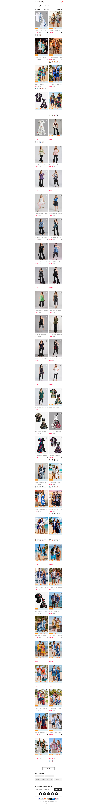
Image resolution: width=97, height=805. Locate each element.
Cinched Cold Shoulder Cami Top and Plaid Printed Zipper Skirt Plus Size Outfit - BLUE (55, 213)
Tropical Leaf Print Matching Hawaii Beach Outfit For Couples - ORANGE (41, 659)
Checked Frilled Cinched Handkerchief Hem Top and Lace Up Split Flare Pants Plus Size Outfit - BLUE (55, 237)
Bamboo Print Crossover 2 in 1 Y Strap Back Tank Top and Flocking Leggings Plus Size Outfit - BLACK (41, 382)
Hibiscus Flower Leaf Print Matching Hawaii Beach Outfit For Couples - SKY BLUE (55, 732)
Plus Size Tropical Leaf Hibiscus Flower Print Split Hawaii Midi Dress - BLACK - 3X (41, 455)
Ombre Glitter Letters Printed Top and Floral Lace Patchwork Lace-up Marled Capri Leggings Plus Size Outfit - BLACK (41, 334)
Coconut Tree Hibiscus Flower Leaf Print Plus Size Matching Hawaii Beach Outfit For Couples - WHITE (55, 482)
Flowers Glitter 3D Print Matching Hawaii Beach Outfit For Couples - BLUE (55, 659)
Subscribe (58, 789)
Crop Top (49, 779)
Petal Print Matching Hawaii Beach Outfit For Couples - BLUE (41, 732)
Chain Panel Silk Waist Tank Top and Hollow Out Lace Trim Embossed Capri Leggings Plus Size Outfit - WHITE (41, 213)
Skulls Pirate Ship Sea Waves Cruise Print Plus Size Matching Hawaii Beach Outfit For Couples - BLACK (55, 407)
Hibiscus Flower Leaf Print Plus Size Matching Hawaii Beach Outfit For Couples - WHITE (41, 30)
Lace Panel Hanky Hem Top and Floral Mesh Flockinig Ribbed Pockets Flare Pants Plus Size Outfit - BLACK (55, 286)
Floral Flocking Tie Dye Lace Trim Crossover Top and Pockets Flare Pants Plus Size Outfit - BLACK (41, 286)
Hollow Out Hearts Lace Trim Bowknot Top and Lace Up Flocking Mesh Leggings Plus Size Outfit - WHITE (55, 382)
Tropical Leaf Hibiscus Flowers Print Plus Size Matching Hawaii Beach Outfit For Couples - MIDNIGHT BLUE (55, 536)
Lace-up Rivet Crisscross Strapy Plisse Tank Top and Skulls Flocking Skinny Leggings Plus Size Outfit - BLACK (55, 358)
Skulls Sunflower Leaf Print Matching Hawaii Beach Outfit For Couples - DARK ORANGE (55, 509)
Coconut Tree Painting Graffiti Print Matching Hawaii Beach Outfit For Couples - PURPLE (41, 708)
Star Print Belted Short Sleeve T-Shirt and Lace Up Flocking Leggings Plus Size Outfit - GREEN (41, 407)
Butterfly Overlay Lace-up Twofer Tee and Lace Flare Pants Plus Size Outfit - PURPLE (41, 189)
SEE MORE (48, 769)
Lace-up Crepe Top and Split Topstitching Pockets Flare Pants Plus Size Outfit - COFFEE (55, 138)
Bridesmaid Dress (40, 779)
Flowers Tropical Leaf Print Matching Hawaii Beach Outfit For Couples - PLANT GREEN (41, 756)
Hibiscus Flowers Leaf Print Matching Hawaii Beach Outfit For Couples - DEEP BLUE (41, 482)
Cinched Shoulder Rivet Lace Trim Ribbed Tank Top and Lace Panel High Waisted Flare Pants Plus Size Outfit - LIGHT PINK (55, 164)
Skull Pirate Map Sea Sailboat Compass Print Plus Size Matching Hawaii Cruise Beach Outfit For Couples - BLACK (41, 431)
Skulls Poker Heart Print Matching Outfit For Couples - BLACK (41, 611)
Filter (58, 9)
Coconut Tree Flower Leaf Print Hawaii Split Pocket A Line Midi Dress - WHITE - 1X (41, 138)
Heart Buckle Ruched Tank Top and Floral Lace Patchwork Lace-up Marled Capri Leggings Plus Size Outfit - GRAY (55, 310)
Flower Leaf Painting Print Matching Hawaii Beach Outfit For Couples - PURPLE (55, 756)
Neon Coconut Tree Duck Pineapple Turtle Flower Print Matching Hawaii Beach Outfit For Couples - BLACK (55, 562)
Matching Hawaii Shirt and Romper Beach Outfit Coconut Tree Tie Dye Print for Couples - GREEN (41, 84)
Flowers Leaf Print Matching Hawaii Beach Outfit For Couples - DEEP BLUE (55, 587)
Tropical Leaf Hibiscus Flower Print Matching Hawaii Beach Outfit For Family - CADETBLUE (55, 111)
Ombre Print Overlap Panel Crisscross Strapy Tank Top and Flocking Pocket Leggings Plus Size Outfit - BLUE (55, 189)
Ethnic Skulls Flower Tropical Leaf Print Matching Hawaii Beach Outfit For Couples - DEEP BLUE (41, 635)
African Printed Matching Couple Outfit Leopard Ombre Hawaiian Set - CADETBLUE (55, 611)
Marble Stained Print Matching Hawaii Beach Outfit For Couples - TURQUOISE (41, 57)
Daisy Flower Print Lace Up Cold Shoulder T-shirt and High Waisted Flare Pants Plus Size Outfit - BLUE (41, 237)
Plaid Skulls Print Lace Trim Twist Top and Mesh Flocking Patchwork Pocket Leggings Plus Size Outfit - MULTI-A (55, 261)
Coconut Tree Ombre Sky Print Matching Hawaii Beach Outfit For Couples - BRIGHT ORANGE (41, 684)
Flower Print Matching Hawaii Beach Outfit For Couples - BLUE (55, 84)
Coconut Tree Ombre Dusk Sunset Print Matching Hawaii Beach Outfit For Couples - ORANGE (55, 57)
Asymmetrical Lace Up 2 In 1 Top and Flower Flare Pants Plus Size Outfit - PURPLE (41, 358)
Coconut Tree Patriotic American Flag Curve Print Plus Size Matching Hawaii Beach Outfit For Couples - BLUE (41, 536)
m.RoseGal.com (41, 2)
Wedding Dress (49, 776)
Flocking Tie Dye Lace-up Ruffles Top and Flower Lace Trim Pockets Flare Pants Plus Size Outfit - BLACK (41, 261)
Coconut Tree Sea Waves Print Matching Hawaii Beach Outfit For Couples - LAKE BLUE (41, 562)
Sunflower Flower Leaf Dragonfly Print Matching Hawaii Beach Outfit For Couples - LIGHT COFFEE (55, 635)
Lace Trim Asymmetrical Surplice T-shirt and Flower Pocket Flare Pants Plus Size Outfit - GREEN (55, 334)
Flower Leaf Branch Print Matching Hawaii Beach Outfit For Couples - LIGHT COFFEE (55, 30)
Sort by (46, 9)
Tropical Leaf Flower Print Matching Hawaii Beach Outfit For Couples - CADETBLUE (55, 684)
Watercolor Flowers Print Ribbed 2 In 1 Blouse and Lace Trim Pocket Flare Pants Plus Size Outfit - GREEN (41, 164)
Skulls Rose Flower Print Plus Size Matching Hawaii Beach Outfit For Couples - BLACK (41, 111)
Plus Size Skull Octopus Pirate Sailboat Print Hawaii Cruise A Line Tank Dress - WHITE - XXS (55, 431)
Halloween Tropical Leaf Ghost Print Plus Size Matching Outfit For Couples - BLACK (55, 455)
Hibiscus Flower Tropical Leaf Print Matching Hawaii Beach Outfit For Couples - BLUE (41, 509)
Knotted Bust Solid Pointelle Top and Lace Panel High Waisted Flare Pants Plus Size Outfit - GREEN (41, 310)
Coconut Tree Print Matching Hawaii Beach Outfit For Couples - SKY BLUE (55, 708)
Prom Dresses (39, 776)
